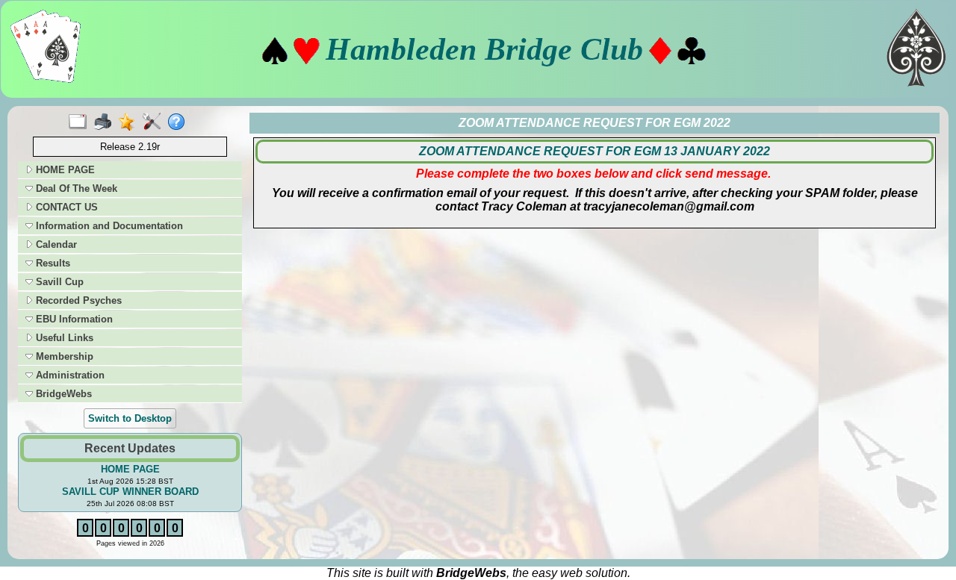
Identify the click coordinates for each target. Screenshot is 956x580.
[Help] (179, 122)
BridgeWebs (62, 393)
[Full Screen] (81, 122)
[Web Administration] (155, 122)
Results (51, 263)
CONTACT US (65, 207)
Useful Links (63, 337)
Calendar (55, 244)
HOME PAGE (64, 169)
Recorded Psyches (77, 300)
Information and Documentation (108, 225)
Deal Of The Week (75, 188)
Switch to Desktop (130, 418)
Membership (63, 356)
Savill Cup (58, 281)
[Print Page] (105, 122)
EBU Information (73, 319)
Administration (69, 375)
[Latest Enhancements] (130, 122)
